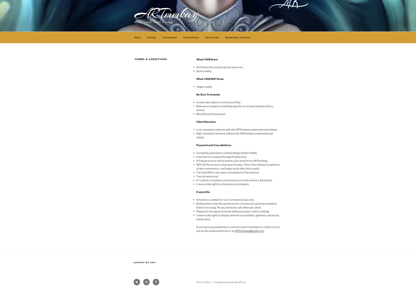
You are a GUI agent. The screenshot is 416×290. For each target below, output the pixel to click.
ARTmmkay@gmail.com (249, 231)
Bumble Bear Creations (237, 37)
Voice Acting (212, 37)
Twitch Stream (191, 37)
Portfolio (151, 37)
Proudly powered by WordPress (229, 282)
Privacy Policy (203, 282)
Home (137, 37)
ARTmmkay (166, 13)
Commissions (169, 37)
